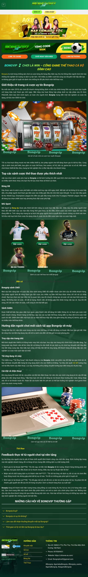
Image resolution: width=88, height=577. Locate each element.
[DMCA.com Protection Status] (8, 555)
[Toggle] (4, 511)
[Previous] (4, 27)
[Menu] (3, 5)
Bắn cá (19, 281)
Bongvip (5, 74)
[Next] (83, 27)
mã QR (75, 363)
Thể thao (20, 448)
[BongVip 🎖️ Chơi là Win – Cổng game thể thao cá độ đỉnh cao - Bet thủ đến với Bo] (44, 5)
